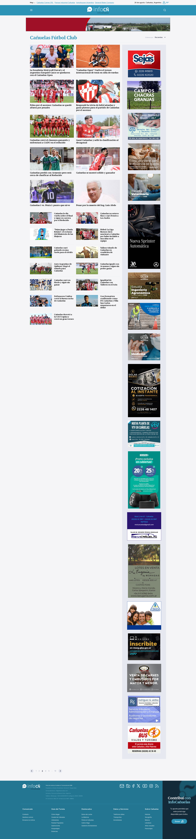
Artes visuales (149, 826)
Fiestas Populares (57, 823)
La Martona (85, 817)
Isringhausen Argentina (85, 2)
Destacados (87, 809)
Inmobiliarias (117, 820)
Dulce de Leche (87, 814)
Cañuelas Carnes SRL (45, 2)
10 (55, 771)
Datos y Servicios (120, 809)
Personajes (149, 828)
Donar (177, 821)
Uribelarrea (55, 820)
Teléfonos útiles (118, 814)
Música (147, 820)
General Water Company (104, 2)
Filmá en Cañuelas (88, 820)
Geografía (148, 817)
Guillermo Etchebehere (89, 826)
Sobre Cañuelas (152, 809)
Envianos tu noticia (28, 820)
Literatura (148, 823)
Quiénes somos (27, 817)
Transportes (117, 817)
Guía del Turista (58, 809)
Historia (147, 814)
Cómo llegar (55, 814)
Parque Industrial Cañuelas (65, 2)
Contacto (25, 814)
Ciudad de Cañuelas (58, 817)
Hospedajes (55, 828)
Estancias (54, 831)
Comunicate (27, 809)
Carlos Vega (86, 823)
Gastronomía (55, 826)
